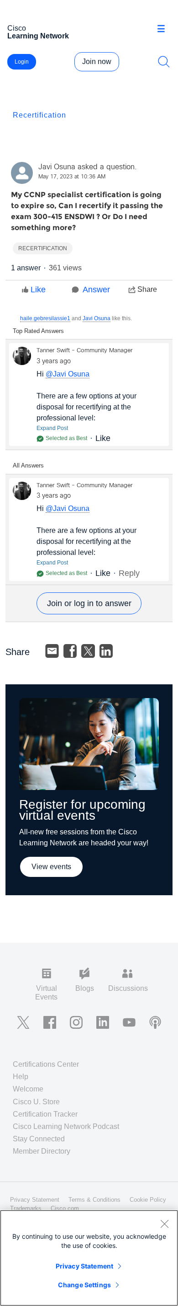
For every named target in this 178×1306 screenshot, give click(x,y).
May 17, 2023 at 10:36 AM (71, 177)
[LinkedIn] (106, 651)
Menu (164, 29)
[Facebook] (70, 651)
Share (147, 289)
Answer (96, 289)
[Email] (52, 651)
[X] (88, 651)
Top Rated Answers (38, 331)
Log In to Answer (89, 603)
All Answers (28, 465)
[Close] (164, 1223)
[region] (89, 1258)
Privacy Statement (84, 1266)
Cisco (38, 32)
